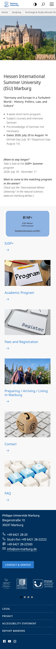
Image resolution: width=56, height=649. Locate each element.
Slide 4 (32, 597)
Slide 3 (28, 597)
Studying (16, 12)
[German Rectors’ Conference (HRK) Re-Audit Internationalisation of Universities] (24, 584)
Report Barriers (13, 630)
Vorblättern (49, 589)
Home (4, 12)
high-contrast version (35, 4)
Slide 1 (21, 597)
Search (43, 4)
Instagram (15, 643)
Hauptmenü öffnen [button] (51, 4)
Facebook (4, 643)
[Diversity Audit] (8, 584)
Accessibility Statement (19, 623)
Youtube (9, 643)
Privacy (7, 616)
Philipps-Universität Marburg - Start (13, 4)
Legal (6, 608)
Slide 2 (25, 597)
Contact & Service (18, 564)
